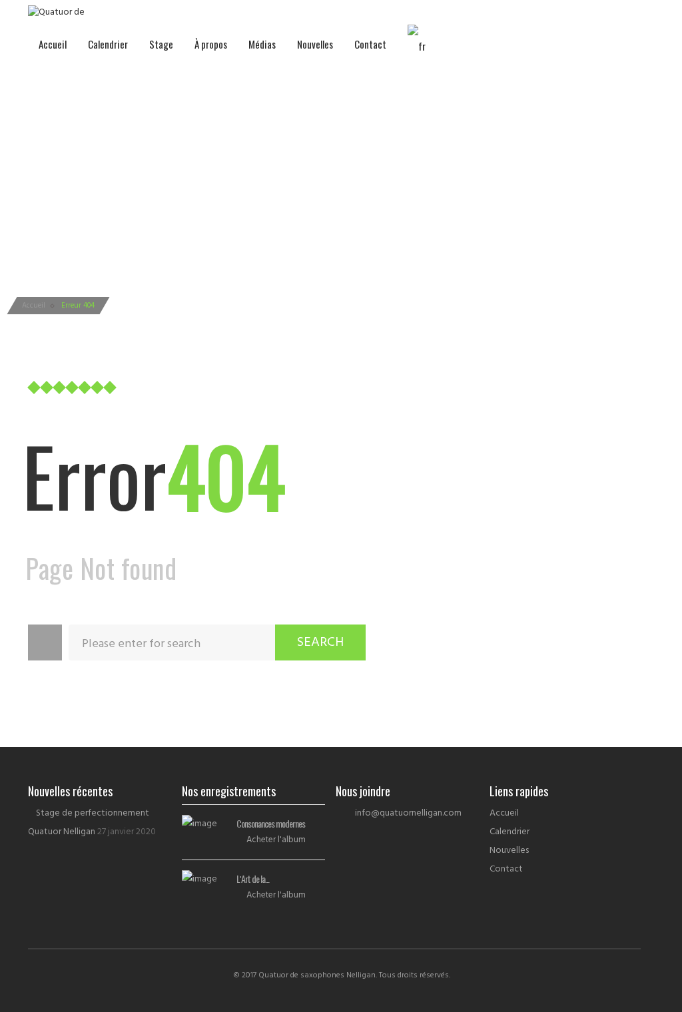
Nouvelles (315, 44)
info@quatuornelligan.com (408, 813)
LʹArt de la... (252, 879)
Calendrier (108, 44)
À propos (210, 44)
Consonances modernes (270, 823)
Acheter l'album (276, 840)
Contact (370, 44)
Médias (262, 44)
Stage (161, 44)
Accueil (53, 44)
